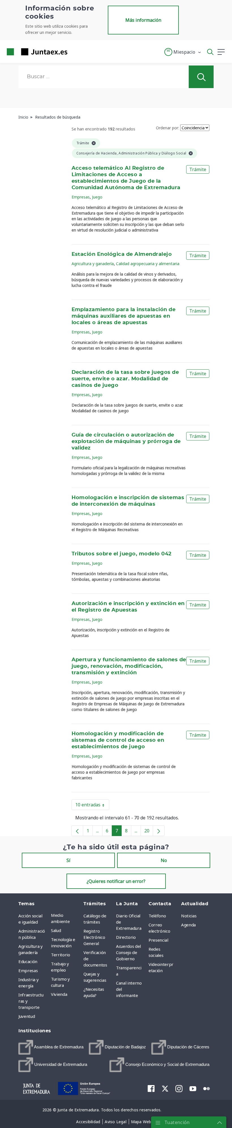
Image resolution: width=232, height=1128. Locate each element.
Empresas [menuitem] (28, 970)
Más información (143, 20)
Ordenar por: (167, 127)
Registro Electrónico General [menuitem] (94, 937)
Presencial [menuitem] (158, 940)
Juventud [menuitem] (26, 1016)
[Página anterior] (77, 830)
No (164, 860)
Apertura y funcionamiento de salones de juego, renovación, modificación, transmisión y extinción (129, 666)
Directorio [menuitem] (126, 937)
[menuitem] (50, 1047)
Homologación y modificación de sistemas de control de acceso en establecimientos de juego (118, 740)
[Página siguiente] (159, 830)
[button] (183, 51)
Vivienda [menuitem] (59, 994)
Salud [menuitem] (56, 930)
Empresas (81, 197)
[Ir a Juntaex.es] (35, 52)
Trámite (197, 169)
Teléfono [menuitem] (157, 915)
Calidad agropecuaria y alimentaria (147, 263)
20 (148, 832)
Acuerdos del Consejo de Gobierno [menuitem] (128, 952)
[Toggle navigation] (75, 51)
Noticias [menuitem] (188, 915)
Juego (97, 197)
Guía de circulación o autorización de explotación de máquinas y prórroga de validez (126, 442)
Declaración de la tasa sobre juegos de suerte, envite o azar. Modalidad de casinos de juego (125, 379)
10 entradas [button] (92, 806)
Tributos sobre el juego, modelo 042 (122, 554)
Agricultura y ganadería (93, 263)
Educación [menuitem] (27, 961)
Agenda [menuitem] (188, 925)
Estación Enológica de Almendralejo (122, 254)
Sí (68, 860)
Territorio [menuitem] (60, 954)
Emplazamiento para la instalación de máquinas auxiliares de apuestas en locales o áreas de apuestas (124, 316)
